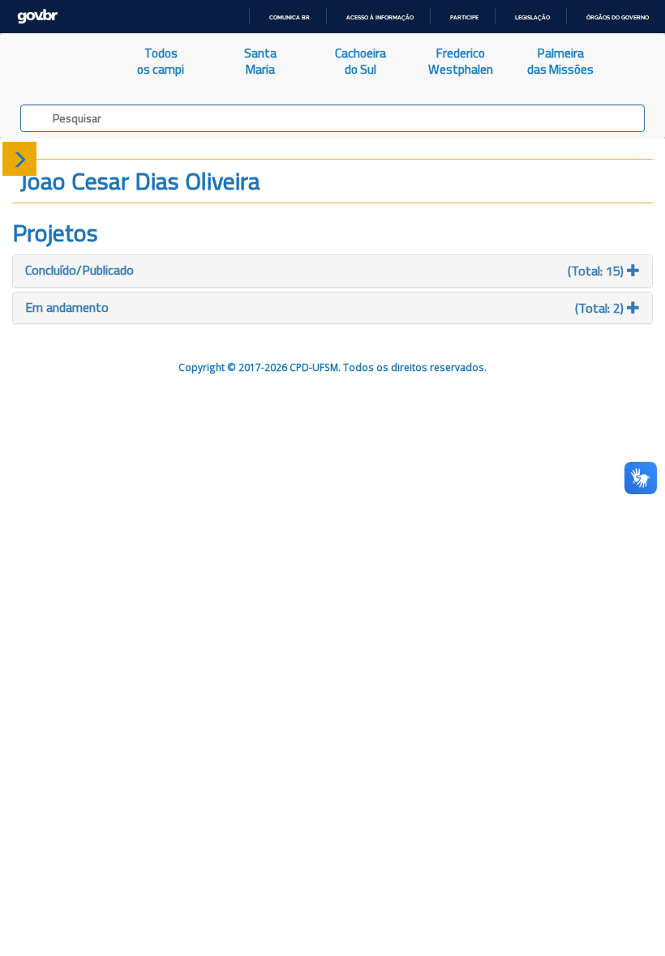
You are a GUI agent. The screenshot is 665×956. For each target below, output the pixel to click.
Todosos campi (160, 61)
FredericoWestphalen (460, 61)
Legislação (532, 17)
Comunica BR (289, 17)
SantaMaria (260, 61)
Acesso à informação (380, 17)
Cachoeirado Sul (360, 61)
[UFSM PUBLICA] (55, 61)
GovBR (37, 16)
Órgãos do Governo (617, 17)
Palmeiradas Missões (560, 61)
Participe (464, 17)
